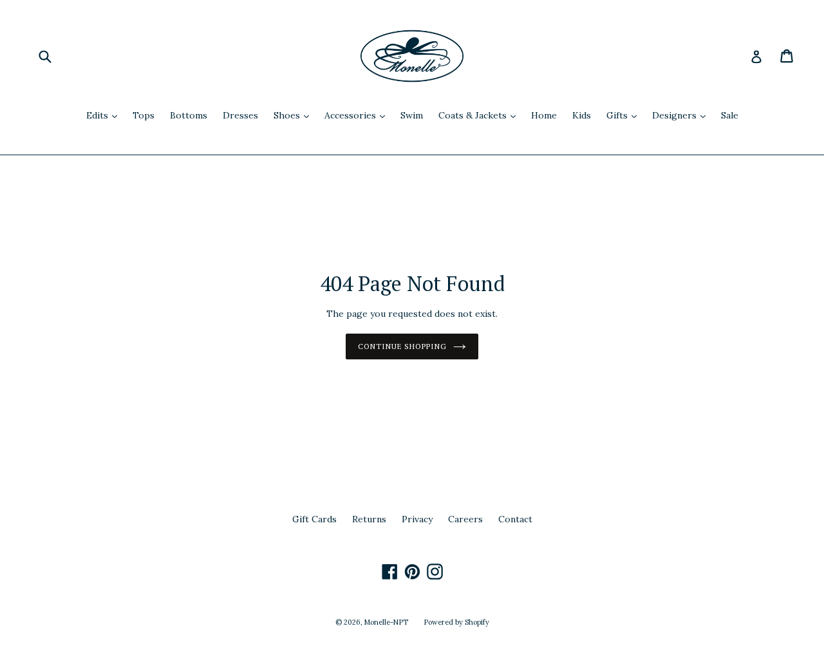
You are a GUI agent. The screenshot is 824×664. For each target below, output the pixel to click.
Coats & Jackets (480, 115)
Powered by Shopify (456, 622)
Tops (143, 115)
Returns (369, 519)
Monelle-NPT (386, 622)
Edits (105, 115)
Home (544, 115)
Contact (515, 519)
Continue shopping (402, 346)
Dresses (240, 115)
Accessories (357, 115)
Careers (465, 519)
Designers (682, 115)
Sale (729, 115)
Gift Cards (314, 519)
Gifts (624, 115)
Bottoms (188, 115)
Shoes (294, 115)
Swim (411, 115)
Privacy (417, 519)
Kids (581, 115)
